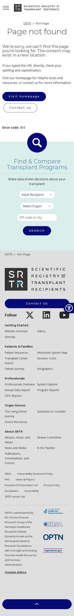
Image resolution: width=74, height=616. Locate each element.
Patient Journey (14, 369)
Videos (41, 331)
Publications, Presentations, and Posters (17, 458)
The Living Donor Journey (16, 414)
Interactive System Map (52, 352)
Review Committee (49, 437)
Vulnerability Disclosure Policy (35, 473)
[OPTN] (53, 537)
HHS (7, 479)
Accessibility (31, 491)
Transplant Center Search (16, 360)
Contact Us (37, 303)
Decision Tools (46, 358)
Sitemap (10, 337)
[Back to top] (37, 604)
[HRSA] (53, 524)
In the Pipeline (46, 448)
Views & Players (25, 479)
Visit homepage (24, 96)
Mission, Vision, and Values (17, 440)
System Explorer (47, 384)
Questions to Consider (51, 411)
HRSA (8, 473)
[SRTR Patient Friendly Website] (37, 8)
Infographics (45, 369)
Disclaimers (12, 491)
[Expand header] (6, 8)
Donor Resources (16, 422)
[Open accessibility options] (69, 308)
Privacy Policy (52, 485)
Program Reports (48, 390)
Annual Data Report (17, 390)
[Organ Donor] (53, 550)
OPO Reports (13, 396)
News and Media (15, 448)
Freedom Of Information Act (21, 485)
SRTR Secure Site (15, 496)
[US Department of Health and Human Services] (53, 511)
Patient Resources (16, 352)
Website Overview (16, 331)
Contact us (20, 107)
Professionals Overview (20, 384)
